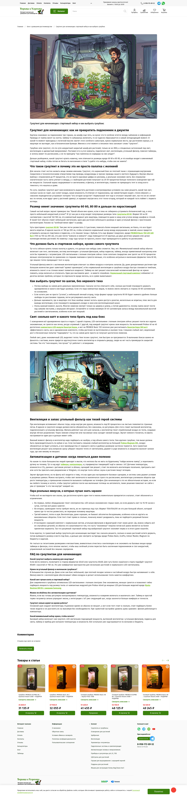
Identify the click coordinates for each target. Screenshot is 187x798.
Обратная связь (58, 732)
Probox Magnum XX (129, 443)
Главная (23, 3)
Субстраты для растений (100, 757)
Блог (74, 3)
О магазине (56, 728)
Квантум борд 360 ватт (137, 327)
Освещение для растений (100, 732)
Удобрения (95, 735)
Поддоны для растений (99, 764)
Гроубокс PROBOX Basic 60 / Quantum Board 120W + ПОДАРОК (61, 696)
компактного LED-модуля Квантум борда (59, 327)
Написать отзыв (25, 649)
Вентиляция (95, 739)
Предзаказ (93, 713)
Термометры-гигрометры (100, 742)
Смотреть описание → (27, 700)
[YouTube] (153, 729)
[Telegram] (159, 3)
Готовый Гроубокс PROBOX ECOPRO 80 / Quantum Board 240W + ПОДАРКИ (124, 696)
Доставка (31, 3)
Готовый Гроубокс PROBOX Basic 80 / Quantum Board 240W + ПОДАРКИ (155, 696)
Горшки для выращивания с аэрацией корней (108, 761)
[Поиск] (125, 11)
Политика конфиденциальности (64, 739)
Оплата (39, 3)
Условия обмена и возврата (62, 735)
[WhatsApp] (163, 3)
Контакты (47, 3)
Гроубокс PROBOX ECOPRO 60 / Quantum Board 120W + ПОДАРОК (30, 696)
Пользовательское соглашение (63, 742)
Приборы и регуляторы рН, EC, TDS (104, 753)
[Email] (148, 729)
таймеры (65, 464)
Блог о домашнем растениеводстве (39, 27)
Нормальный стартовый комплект (125, 273)
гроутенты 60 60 (124, 214)
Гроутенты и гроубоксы (99, 728)
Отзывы (55, 3)
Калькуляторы (65, 3)
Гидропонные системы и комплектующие (106, 746)
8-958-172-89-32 (149, 3)
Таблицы (20, 753)
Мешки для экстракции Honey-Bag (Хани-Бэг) (107, 768)
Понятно (158, 791)
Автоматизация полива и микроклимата (105, 750)
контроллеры (76, 464)
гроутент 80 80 (52, 227)
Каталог (61, 11)
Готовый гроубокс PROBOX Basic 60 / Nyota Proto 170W (93, 696)
